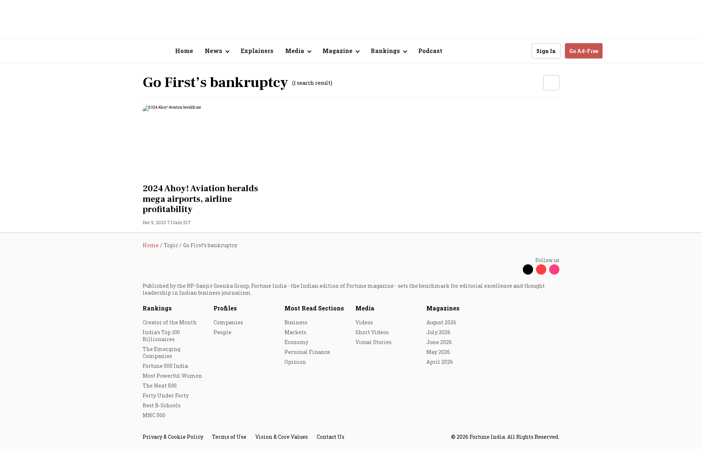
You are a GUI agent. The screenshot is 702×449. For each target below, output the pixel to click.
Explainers (257, 50)
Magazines (443, 308)
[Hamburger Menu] (103, 51)
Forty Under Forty (166, 395)
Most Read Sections (314, 308)
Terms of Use (229, 436)
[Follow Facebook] (515, 269)
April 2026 (439, 361)
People (222, 332)
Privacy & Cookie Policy (173, 436)
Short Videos (372, 332)
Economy (296, 342)
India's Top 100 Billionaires (161, 336)
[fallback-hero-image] (208, 142)
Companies (228, 322)
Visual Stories (373, 342)
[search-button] (521, 50)
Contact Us (330, 436)
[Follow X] (528, 269)
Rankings (157, 308)
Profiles (225, 308)
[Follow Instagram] (554, 269)
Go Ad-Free (583, 51)
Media (364, 308)
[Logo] (139, 51)
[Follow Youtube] (541, 269)
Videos (364, 322)
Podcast (430, 50)
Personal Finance (307, 351)
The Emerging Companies (161, 352)
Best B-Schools (162, 405)
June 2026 (439, 342)
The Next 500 (160, 385)
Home (184, 50)
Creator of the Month (170, 322)
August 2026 (441, 322)
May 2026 (438, 351)
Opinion (295, 361)
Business (295, 322)
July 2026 (438, 332)
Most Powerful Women (172, 375)
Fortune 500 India (165, 365)
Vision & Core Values (281, 436)
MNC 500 (154, 415)
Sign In (546, 51)
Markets (295, 332)
